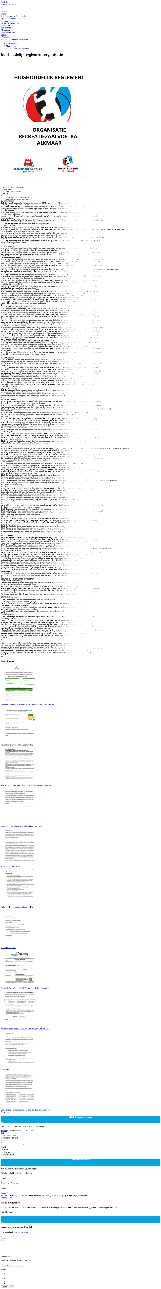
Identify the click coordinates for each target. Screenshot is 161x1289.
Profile (3, 35)
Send (11, 1287)
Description (9, 1138)
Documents (5, 1183)
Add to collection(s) (9, 39)
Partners (10, 1193)
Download (5, 1112)
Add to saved (22, 39)
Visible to (5, 1147)
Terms (10, 1198)
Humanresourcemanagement (17, 48)
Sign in (4, 1131)
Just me (7, 1152)
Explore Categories (8, 4)
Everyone (8, 1149)
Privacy (4, 1198)
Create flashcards (22, 16)
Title (3, 1133)
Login (3, 14)
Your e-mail (5, 1256)
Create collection (8, 1154)
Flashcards (5, 23)
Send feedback (7, 1212)
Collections (14, 23)
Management (11, 46)
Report (3, 1193)
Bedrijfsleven (11, 44)
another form (23, 1232)
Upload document (8, 16)
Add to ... (5, 37)
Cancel (4, 1287)
